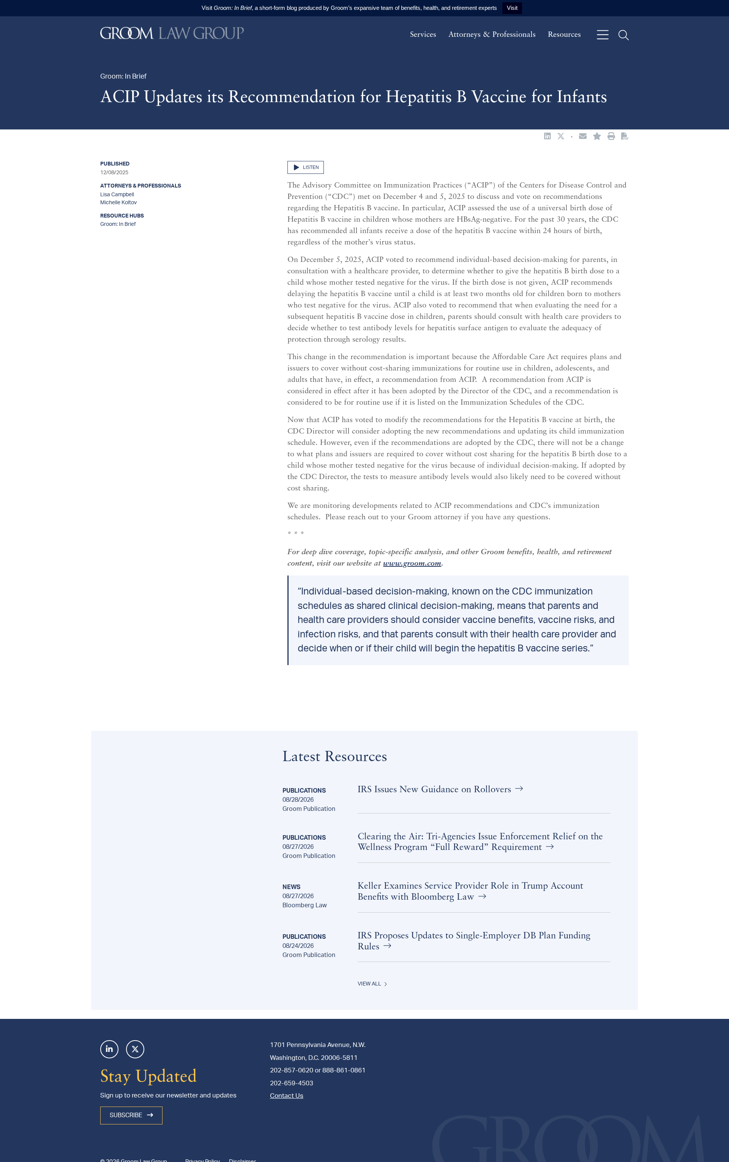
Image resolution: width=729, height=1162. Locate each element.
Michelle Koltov (118, 202)
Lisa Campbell (117, 194)
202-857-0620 (291, 1070)
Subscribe (127, 1115)
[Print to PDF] (625, 136)
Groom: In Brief (118, 224)
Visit (512, 8)
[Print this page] (611, 137)
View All (369, 984)
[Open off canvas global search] (624, 35)
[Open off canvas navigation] (602, 35)
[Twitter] (135, 1049)
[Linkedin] (109, 1049)
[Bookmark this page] (597, 137)
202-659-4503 (291, 1083)
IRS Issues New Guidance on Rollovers (436, 790)
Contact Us (286, 1096)
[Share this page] (583, 137)
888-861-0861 (344, 1070)
